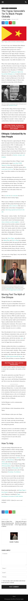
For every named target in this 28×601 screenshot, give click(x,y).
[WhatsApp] (13, 22)
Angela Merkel (9, 288)
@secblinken (17, 472)
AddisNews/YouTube (13, 105)
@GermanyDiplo (6, 466)
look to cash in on (13, 205)
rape (22, 338)
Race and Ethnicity (12, 8)
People (7, 5)
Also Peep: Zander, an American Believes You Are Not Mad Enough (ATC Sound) (14, 126)
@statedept (10, 472)
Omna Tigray (11, 238)
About (14, 596)
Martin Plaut (7, 240)
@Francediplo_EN (16, 468)
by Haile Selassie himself (12, 356)
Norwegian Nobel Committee (15, 289)
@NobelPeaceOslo (6, 464)
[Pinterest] (10, 22)
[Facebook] (3, 22)
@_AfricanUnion (9, 459)
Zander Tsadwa (6, 19)
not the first (7, 195)
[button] (26, 2)
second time (15, 195)
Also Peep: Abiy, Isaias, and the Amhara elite (14, 363)
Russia (20, 356)
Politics (11, 5)
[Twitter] (6, 22)
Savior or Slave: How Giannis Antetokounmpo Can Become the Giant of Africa (8, 524)
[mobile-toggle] (2, 2)
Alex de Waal (15, 240)
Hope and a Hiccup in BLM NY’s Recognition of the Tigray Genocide (20, 523)
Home (3, 5)
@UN (18, 457)
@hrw (3, 461)
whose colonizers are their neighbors (10, 222)
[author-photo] (14, 539)
